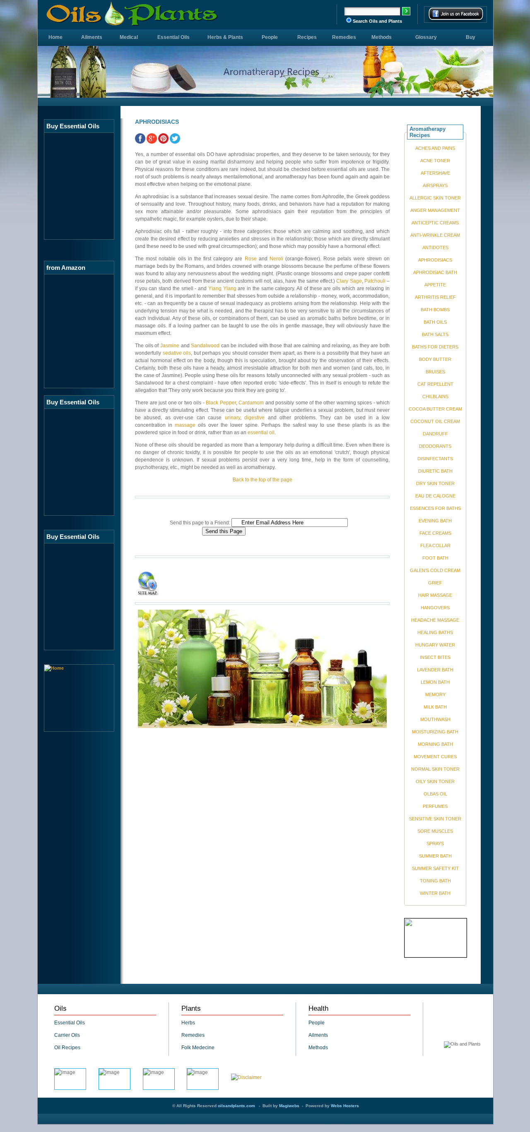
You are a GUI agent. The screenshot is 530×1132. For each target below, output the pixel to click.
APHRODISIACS (435, 259)
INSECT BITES (435, 657)
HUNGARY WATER (435, 644)
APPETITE (435, 284)
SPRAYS (435, 843)
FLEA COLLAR (435, 545)
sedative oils (177, 353)
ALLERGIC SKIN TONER (435, 197)
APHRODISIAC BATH (435, 272)
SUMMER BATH (435, 855)
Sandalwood (205, 345)
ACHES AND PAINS (435, 148)
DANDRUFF (435, 433)
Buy (470, 37)
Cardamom (251, 403)
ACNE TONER (435, 160)
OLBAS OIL (435, 793)
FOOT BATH (435, 557)
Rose (251, 259)
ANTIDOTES (435, 247)
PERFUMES (435, 806)
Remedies (344, 37)
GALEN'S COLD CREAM (435, 570)
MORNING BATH (435, 744)
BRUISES (435, 371)
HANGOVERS (435, 607)
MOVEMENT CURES (435, 756)
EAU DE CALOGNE (435, 495)
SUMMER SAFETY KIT (435, 868)
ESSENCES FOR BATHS (435, 508)
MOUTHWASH (435, 719)
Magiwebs (289, 1105)
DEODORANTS (435, 446)
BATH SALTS (435, 334)
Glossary (426, 37)
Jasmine (169, 345)
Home (55, 37)
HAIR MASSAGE (435, 595)
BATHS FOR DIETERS (435, 346)
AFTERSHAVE (435, 173)
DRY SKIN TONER (435, 483)
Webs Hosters (345, 1105)
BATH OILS (435, 322)
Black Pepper (221, 403)
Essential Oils (173, 37)
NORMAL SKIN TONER (435, 769)
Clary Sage (348, 281)
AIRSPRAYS (435, 185)
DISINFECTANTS (435, 458)
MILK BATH (435, 706)
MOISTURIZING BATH (435, 731)
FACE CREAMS (435, 533)
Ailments (91, 37)
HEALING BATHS (435, 632)
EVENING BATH (435, 520)
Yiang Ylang (222, 288)
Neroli (277, 259)
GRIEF (435, 582)
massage (185, 425)
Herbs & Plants (225, 37)
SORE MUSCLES (435, 831)
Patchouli (374, 281)
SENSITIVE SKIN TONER (435, 818)
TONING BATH (435, 880)
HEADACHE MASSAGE (435, 620)
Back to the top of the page (262, 480)
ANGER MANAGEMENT (435, 210)
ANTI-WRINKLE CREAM (435, 235)
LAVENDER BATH (435, 669)
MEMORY (435, 694)
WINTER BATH (435, 893)
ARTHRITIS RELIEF (435, 297)
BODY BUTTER (435, 359)
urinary (232, 418)
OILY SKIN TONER (435, 781)
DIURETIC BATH (435, 471)
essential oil (261, 432)
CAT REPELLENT (435, 384)
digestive (254, 418)
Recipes (307, 37)
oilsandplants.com (236, 1105)
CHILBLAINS (435, 396)
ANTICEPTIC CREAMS (435, 222)
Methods (381, 37)
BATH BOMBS (435, 309)
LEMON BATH (435, 682)
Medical (129, 37)
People (270, 37)
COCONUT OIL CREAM (435, 421)
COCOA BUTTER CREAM (435, 408)
